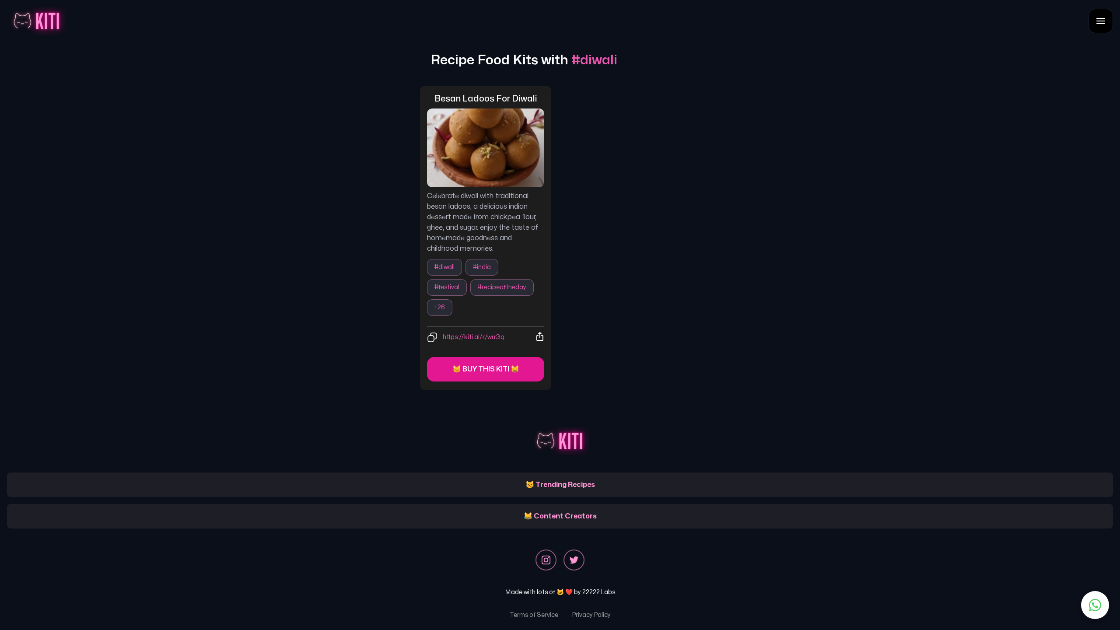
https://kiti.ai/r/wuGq (473, 337)
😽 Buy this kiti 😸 (485, 369)
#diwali (444, 267)
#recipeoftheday (502, 287)
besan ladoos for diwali (485, 98)
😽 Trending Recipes (560, 484)
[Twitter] (574, 560)
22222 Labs (598, 592)
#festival (446, 287)
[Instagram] (546, 560)
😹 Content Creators (560, 516)
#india (482, 267)
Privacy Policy (591, 615)
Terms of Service (534, 615)
